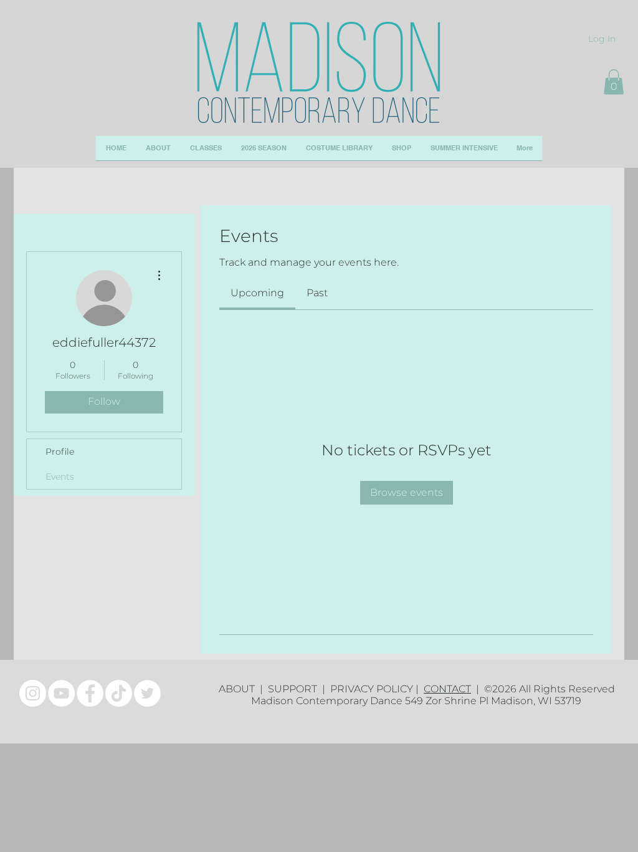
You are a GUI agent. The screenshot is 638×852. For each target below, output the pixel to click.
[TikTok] (118, 693)
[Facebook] (90, 693)
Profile (59, 451)
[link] (257, 293)
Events (59, 476)
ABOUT (239, 689)
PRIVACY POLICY (371, 689)
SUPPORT (295, 689)
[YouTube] (61, 693)
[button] (613, 82)
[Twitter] (147, 693)
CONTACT (447, 689)
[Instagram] (32, 693)
